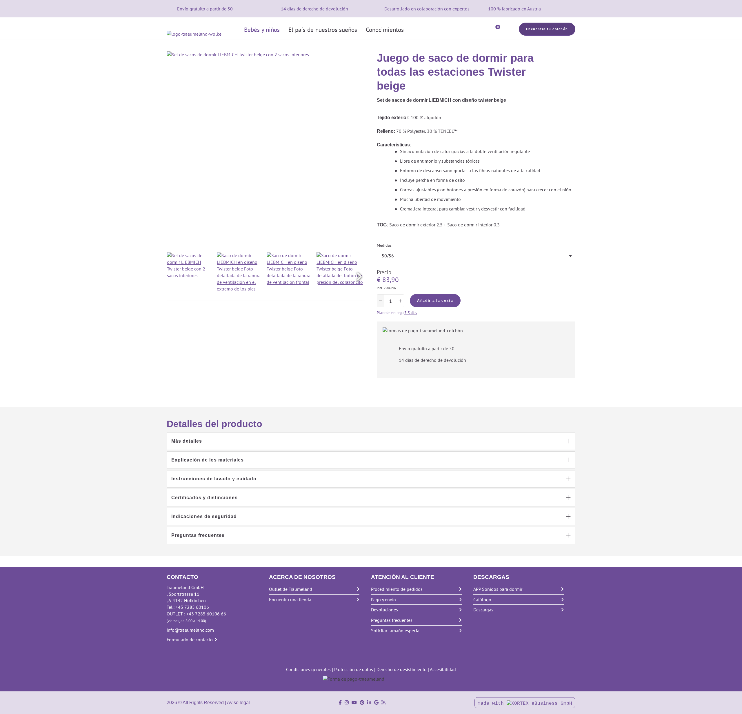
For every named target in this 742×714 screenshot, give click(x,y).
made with (492, 703)
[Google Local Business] (376, 702)
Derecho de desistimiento (402, 669)
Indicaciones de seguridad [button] (204, 516)
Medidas (384, 245)
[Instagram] (347, 702)
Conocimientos (385, 30)
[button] (359, 276)
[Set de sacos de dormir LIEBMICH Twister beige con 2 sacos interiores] (191, 276)
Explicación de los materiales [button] (207, 459)
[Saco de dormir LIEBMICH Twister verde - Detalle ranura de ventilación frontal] (291, 276)
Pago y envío (383, 599)
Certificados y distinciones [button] (204, 497)
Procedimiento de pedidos (397, 589)
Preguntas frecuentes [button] (198, 535)
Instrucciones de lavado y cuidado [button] (214, 478)
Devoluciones (384, 610)
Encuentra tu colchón (547, 29)
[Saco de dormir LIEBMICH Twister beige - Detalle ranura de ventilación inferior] (241, 276)
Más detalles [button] (186, 441)
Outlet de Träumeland (290, 589)
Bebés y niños (262, 30)
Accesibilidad (443, 669)
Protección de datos (353, 669)
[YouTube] (354, 702)
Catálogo (482, 599)
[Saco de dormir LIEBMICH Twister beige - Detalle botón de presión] (341, 276)
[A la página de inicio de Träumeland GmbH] (203, 33)
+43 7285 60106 (192, 607)
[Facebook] (340, 702)
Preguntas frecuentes (391, 620)
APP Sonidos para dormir (497, 589)
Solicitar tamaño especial (396, 630)
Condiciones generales (308, 669)
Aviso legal (238, 702)
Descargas (483, 610)
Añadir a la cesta (435, 301)
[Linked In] (369, 702)
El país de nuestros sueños (322, 30)
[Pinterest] (362, 702)
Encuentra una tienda (290, 599)
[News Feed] (383, 702)
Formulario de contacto (190, 639)
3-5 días (410, 312)
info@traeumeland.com (190, 630)
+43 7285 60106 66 (206, 614)
